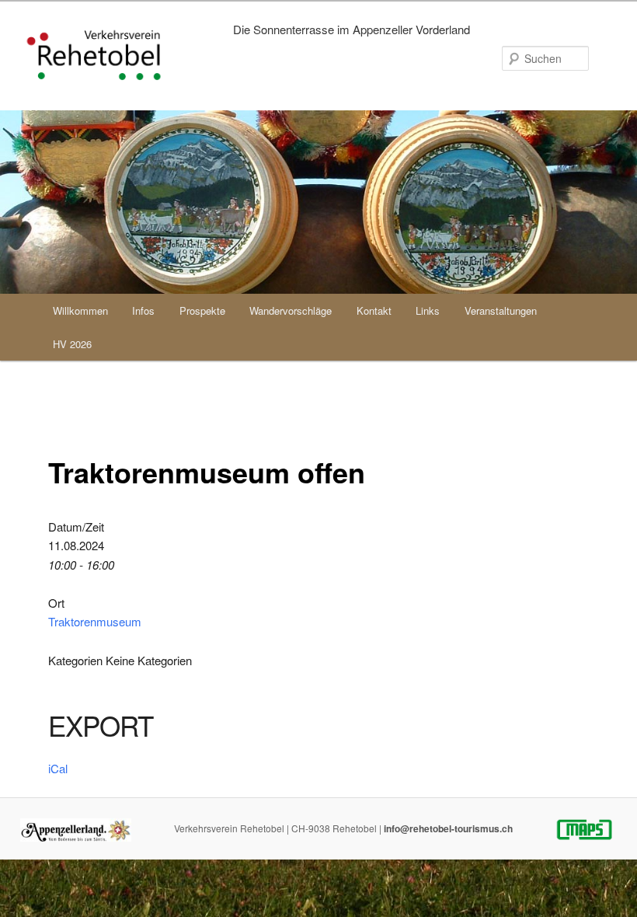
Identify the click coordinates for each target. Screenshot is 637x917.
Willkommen (80, 310)
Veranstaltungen (501, 310)
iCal (58, 768)
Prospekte (202, 310)
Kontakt (374, 310)
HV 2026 (72, 343)
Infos (143, 310)
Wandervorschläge (290, 310)
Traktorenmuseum (94, 621)
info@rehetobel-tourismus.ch (448, 828)
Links (428, 310)
